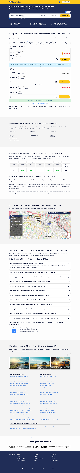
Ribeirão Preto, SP (55, 212)
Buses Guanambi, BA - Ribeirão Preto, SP (18, 385)
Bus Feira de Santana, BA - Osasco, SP (48, 396)
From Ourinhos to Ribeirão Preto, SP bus (18, 399)
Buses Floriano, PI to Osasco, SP (47, 399)
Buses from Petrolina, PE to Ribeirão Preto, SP (20, 403)
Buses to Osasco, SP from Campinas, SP (48, 390)
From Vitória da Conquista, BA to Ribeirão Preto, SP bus (22, 419)
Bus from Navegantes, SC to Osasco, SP (48, 408)
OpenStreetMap (63, 238)
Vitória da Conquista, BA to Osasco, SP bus (49, 419)
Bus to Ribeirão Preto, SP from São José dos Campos (21, 410)
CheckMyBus (12, 437)
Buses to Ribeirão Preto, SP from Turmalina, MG (20, 417)
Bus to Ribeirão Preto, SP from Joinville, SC (19, 394)
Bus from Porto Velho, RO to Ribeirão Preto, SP (20, 405)
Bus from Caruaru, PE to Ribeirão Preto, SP (19, 383)
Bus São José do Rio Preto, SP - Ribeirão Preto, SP (20, 408)
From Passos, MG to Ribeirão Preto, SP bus (19, 401)
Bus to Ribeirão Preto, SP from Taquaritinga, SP (20, 414)
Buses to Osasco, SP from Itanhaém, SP (48, 401)
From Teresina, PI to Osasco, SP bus (47, 417)
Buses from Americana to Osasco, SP (48, 376)
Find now (64, 59)
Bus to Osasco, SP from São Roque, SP (48, 412)
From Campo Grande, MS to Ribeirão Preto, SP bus (21, 381)
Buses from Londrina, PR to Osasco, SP (48, 405)
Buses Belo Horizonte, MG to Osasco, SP (48, 381)
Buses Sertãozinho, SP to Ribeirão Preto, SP (19, 412)
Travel (35, 460)
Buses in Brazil (19, 437)
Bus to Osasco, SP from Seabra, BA (47, 414)
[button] (38, 220)
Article (53, 458)
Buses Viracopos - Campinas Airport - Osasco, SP (50, 426)
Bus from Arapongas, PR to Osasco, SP (48, 378)
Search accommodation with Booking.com (19, 18)
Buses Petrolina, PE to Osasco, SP (47, 410)
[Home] (15, 2)
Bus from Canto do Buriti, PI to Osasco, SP (49, 392)
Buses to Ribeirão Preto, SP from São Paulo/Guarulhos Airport (23, 428)
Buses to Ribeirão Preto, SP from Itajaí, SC (19, 390)
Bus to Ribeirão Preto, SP (27, 437)
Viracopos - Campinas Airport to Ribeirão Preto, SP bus (21, 426)
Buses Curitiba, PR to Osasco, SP (47, 394)
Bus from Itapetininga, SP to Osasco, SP (48, 403)
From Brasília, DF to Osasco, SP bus (47, 387)
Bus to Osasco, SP (37, 437)
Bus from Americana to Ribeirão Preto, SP (19, 376)
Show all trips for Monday (40, 103)
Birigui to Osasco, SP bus (45, 385)
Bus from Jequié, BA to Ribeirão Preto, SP (18, 392)
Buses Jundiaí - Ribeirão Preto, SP (17, 396)
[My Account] (59, 2)
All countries (54, 460)
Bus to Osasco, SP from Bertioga (47, 383)
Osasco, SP (65, 212)
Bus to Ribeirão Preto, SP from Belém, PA (18, 378)
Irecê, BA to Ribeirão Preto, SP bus (17, 387)
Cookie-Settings (38, 458)
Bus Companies (21, 460)
